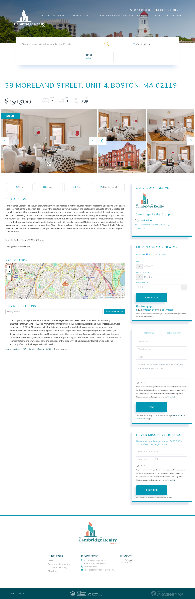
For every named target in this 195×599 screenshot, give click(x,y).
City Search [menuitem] (59, 15)
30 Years (151, 254)
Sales (88, 58)
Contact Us (140, 228)
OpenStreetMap (111, 297)
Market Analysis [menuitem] (108, 15)
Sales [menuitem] (44, 15)
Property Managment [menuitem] (59, 564)
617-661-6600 (145, 220)
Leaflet (101, 297)
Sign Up (175, 10)
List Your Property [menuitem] (82, 15)
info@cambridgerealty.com (99, 570)
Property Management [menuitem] (137, 15)
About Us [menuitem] (161, 15)
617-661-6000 (142, 10)
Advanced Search (144, 44)
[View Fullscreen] (9, 277)
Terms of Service (141, 418)
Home (8, 348)
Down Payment (142, 272)
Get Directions (114, 311)
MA (24, 348)
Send (151, 406)
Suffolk (32, 348)
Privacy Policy (171, 397)
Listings (16, 348)
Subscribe (152, 489)
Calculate (151, 297)
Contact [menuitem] (176, 15)
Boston (40, 348)
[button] (107, 44)
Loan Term (140, 254)
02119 (48, 348)
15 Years (162, 254)
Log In (162, 10)
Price (138, 262)
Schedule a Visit (174, 333)
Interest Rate (142, 282)
